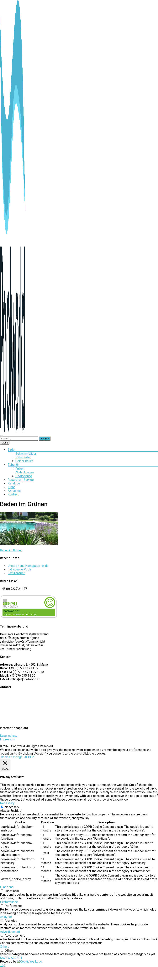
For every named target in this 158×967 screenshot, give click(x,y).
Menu (5, 442)
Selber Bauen (24, 461)
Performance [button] (9, 902)
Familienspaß (16, 573)
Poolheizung (23, 476)
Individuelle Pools (20, 569)
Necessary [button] (7, 803)
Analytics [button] (6, 917)
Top (2, 965)
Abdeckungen (24, 472)
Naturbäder (23, 457)
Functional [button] (7, 887)
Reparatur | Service (21, 480)
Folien (19, 469)
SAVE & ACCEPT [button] (11, 958)
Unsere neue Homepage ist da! (28, 566)
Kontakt (13, 494)
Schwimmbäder (25, 453)
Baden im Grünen (11, 550)
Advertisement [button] (10, 932)
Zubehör (13, 464)
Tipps (11, 487)
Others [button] (4, 946)
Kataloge (14, 483)
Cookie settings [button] (11, 757)
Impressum (7, 739)
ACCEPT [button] (30, 757)
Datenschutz (9, 736)
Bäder (12, 449)
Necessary (12, 807)
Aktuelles (14, 491)
